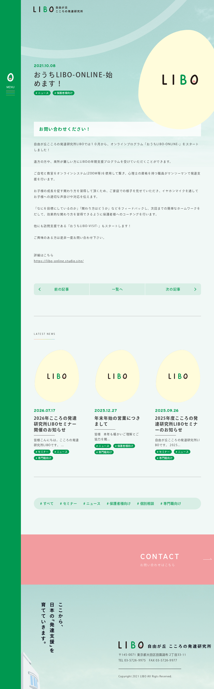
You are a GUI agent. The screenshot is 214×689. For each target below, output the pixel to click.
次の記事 (173, 289)
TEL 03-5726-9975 (132, 660)
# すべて (47, 503)
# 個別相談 (145, 503)
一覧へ (117, 289)
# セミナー (68, 503)
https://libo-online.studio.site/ (59, 261)
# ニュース (92, 503)
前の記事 (61, 289)
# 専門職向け (170, 503)
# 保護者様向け (119, 503)
